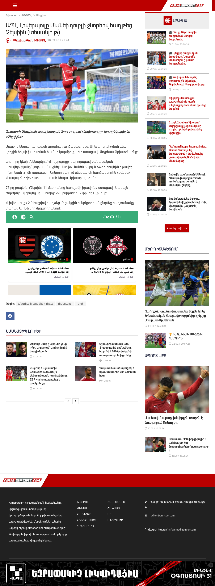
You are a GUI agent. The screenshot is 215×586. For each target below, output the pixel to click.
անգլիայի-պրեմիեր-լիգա (35, 303)
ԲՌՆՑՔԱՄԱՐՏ (86, 520)
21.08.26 (106, 360)
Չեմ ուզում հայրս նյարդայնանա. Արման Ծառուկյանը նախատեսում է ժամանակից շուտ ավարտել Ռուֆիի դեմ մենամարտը (188, 153)
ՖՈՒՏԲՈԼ (26, 15)
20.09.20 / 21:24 (58, 40)
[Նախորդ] (68, 401)
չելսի (80, 303)
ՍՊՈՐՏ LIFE (115, 520)
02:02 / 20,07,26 (180, 343)
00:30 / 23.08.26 (180, 89)
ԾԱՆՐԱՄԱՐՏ (116, 502)
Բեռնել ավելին (177, 228)
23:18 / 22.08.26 (158, 190)
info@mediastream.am (182, 529)
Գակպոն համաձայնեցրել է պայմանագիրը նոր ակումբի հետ (117, 372)
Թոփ (28, 40)
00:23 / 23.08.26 (158, 113)
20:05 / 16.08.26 (155, 428)
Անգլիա (41, 15)
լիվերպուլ (65, 303)
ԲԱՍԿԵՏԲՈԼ (85, 514)
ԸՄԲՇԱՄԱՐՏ (85, 526)
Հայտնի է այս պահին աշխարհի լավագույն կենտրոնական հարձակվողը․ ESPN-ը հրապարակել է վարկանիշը (49, 376)
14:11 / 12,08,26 (156, 325)
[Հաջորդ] (75, 401)
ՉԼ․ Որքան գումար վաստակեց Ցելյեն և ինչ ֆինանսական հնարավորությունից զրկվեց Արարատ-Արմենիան (175, 315)
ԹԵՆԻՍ (82, 508)
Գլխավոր (11, 15)
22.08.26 (37, 356)
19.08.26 (37, 388)
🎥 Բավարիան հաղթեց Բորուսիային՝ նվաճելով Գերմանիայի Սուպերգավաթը (187, 81)
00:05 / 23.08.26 (158, 138)
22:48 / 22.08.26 (158, 214)
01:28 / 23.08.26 (180, 44)
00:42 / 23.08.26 (158, 68)
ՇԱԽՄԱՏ (114, 508)
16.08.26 (106, 381)
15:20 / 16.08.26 (180, 455)
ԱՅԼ (110, 514)
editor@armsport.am (163, 515)
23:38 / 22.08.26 (158, 166)
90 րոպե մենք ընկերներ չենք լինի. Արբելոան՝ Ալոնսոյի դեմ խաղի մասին (48, 347)
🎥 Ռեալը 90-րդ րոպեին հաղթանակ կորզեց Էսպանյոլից (183, 36)
